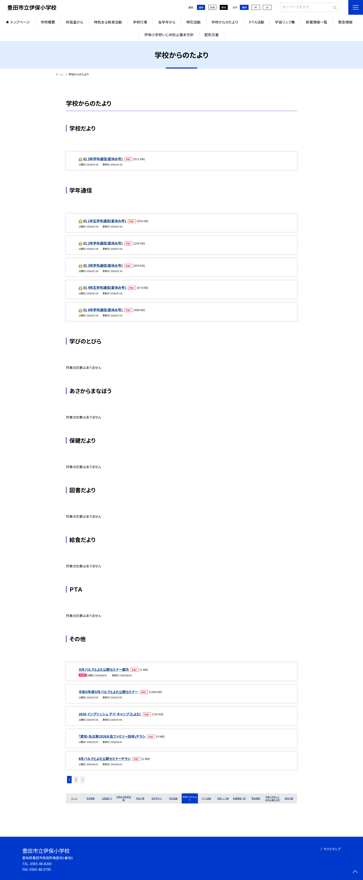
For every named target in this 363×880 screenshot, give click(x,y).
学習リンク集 (285, 22)
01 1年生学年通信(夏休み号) (105, 220)
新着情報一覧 (316, 22)
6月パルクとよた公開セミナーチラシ (105, 758)
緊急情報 (345, 22)
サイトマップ (332, 848)
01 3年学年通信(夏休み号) (103, 265)
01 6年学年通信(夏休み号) (103, 309)
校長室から (74, 22)
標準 (244, 7)
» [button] (82, 779)
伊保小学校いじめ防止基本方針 (169, 34)
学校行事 (140, 22)
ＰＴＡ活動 (256, 22)
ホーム (74, 798)
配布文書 (211, 34)
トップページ (20, 22)
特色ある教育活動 (108, 22)
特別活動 (193, 22)
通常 (201, 7)
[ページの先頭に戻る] (355, 872)
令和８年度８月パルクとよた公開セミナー (109, 691)
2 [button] (76, 779)
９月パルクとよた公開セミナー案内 (104, 669)
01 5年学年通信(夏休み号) (103, 158)
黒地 (223, 7)
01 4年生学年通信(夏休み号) (105, 287)
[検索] (334, 6)
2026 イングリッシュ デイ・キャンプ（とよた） (110, 713)
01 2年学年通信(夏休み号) (103, 243)
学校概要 (48, 22)
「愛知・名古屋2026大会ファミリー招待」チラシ (112, 736)
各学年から (166, 22)
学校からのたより (225, 22)
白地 (212, 7)
